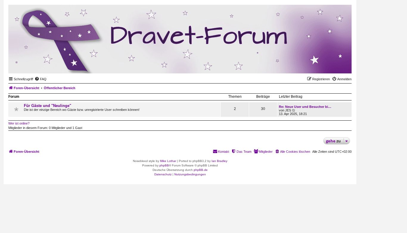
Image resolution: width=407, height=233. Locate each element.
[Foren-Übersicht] (318, 64)
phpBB (164, 165)
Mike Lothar (168, 161)
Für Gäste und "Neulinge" (47, 105)
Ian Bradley (219, 161)
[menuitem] (40, 79)
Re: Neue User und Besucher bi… (305, 106)
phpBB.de (201, 169)
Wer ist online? (18, 123)
